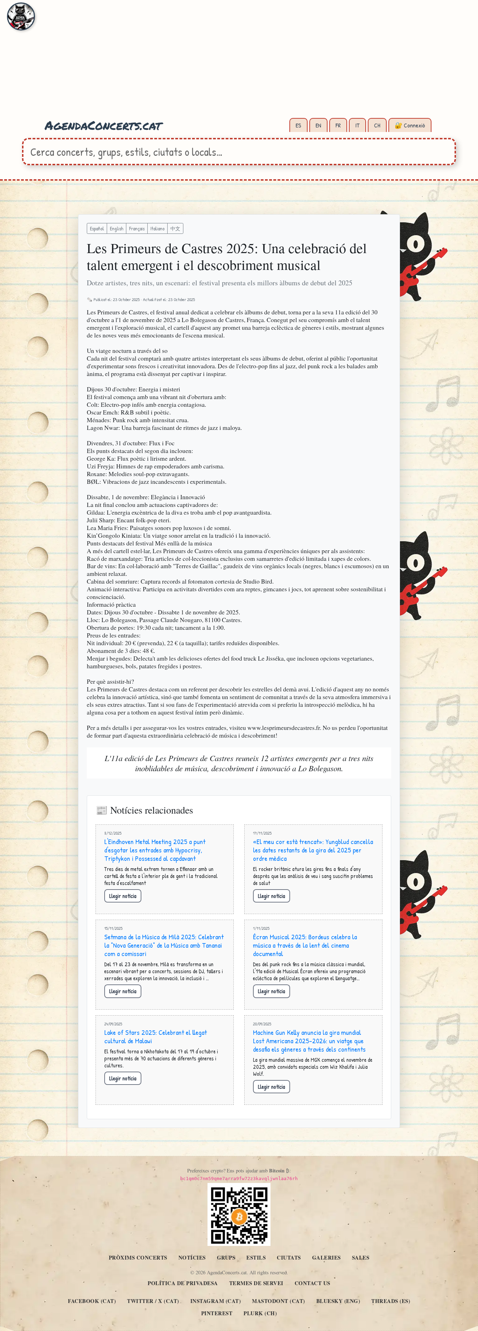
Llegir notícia (122, 896)
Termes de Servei (256, 1283)
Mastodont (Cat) (278, 1301)
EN (318, 125)
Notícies (192, 1257)
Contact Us (312, 1283)
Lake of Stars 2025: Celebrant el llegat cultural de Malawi (155, 1036)
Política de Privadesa (183, 1283)
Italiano (157, 228)
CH (377, 125)
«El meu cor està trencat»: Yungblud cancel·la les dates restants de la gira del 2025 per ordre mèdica (313, 850)
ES (298, 125)
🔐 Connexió (410, 125)
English (116, 228)
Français (137, 228)
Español (97, 228)
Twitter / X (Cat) (153, 1301)
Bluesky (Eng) (338, 1301)
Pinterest (217, 1313)
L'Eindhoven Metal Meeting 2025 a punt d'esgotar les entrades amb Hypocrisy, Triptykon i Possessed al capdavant (154, 850)
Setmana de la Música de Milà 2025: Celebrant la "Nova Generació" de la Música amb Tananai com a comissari (164, 945)
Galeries (326, 1257)
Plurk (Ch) (260, 1313)
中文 (175, 228)
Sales (361, 1257)
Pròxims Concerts (138, 1257)
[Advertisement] (239, 63)
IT (357, 125)
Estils (256, 1257)
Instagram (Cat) (215, 1301)
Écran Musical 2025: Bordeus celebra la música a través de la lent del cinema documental (305, 945)
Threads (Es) (390, 1301)
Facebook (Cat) (92, 1301)
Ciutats (289, 1257)
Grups (226, 1257)
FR (338, 125)
